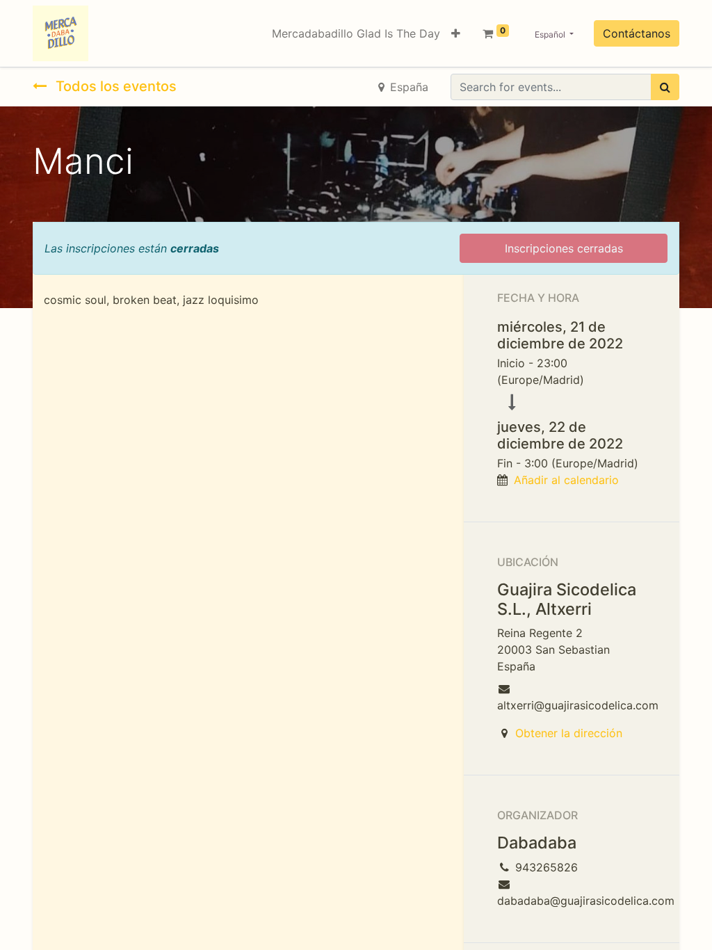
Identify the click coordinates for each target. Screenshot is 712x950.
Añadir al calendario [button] (566, 480)
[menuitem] (356, 33)
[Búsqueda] (665, 87)
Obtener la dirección (568, 733)
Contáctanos (636, 33)
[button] (456, 33)
